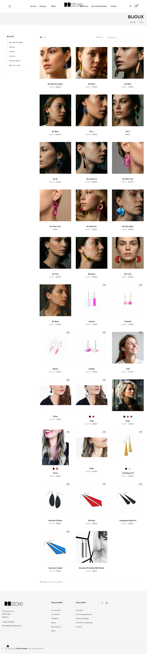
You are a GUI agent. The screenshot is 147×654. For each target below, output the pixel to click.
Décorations (56, 627)
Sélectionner (125, 37)
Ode (128, 369)
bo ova (55, 274)
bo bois (91, 84)
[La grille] (41, 37)
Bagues (12, 47)
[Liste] (44, 37)
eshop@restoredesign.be (11, 626)
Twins (55, 473)
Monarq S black (55, 521)
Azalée (92, 369)
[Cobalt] (131, 417)
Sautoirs (12, 56)
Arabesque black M (127, 521)
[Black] (90, 417)
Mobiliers (54, 618)
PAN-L (53, 631)
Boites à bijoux (14, 61)
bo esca (91, 274)
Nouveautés (56, 610)
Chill (92, 421)
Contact (79, 627)
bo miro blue (127, 227)
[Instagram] (106, 603)
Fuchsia (127, 322)
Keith (91, 469)
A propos (79, 610)
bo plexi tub (128, 179)
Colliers (12, 51)
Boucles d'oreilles (16, 42)
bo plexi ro (92, 227)
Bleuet (55, 369)
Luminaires (55, 614)
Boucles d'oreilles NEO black (91, 568)
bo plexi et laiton (55, 84)
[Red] (93, 417)
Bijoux (10, 37)
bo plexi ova (55, 227)
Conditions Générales (84, 623)
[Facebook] (102, 603)
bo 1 (92, 132)
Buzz (128, 421)
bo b (55, 179)
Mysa (55, 416)
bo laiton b (92, 179)
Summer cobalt (55, 568)
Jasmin (91, 322)
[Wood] (129, 469)
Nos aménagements (84, 614)
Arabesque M (128, 473)
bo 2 (128, 132)
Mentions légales (82, 618)
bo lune (127, 274)
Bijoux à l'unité (14, 65)
